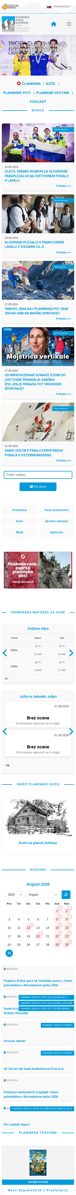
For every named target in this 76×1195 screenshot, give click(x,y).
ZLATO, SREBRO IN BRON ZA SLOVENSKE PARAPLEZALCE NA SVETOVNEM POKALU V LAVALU (37, 175)
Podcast (38, 102)
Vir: (6, 680)
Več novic (39, 486)
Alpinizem (56, 532)
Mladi (19, 532)
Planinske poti (17, 93)
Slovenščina (61, 6)
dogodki (38, 901)
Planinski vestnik (52, 93)
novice (38, 110)
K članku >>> (63, 185)
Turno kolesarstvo (56, 510)
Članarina (31, 84)
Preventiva (19, 510)
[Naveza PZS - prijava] (12, 6)
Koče (50, 84)
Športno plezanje (56, 521)
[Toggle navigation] (69, 24)
